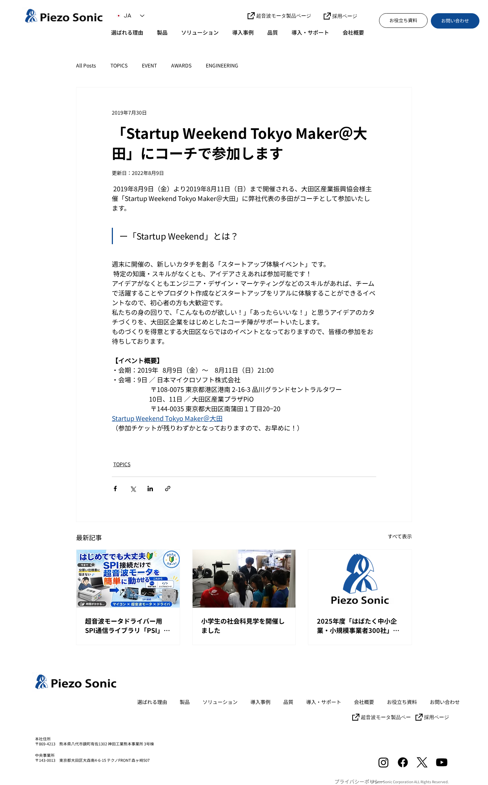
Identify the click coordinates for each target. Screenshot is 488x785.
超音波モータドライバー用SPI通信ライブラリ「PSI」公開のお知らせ (127, 625)
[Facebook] (402, 762)
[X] (422, 762)
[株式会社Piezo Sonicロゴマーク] (360, 579)
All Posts (86, 65)
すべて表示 (400, 536)
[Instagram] (383, 762)
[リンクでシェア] (167, 488)
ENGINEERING (222, 65)
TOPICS (119, 65)
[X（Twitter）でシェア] (132, 488)
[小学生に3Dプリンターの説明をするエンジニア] (244, 579)
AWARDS (181, 65)
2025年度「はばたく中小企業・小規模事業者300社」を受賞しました (358, 625)
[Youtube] (441, 762)
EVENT (149, 65)
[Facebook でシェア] (115, 488)
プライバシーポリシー (359, 781)
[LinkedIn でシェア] (150, 488)
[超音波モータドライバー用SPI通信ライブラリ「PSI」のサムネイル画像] (128, 579)
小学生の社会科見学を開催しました (243, 625)
